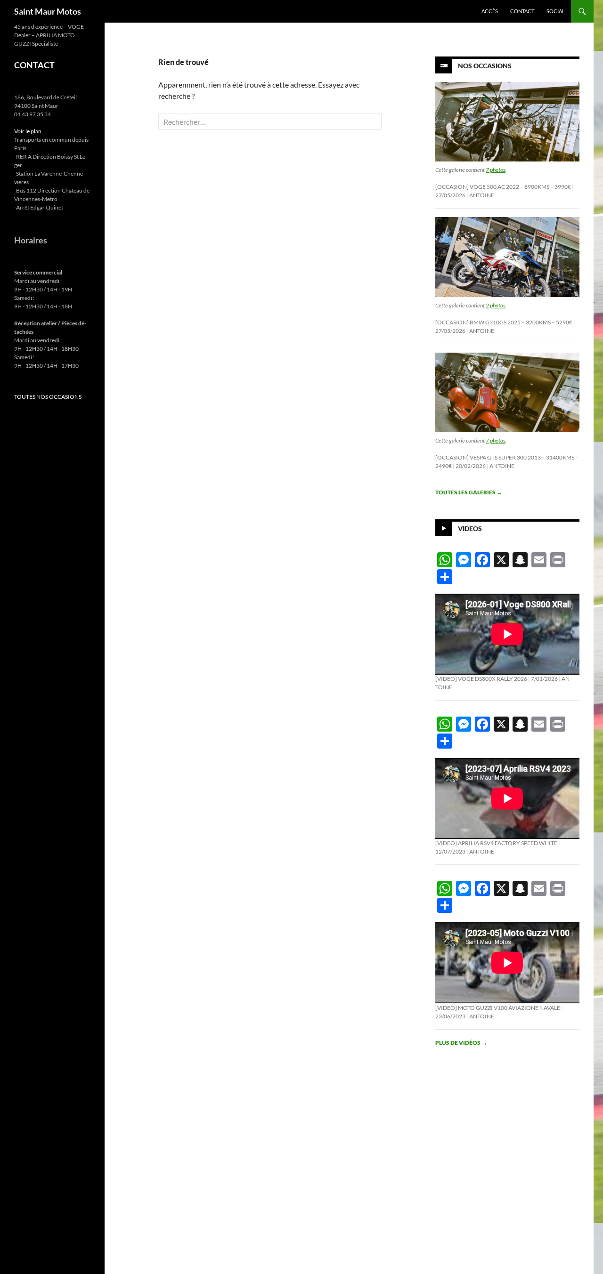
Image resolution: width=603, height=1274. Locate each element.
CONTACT (34, 65)
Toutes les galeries (468, 492)
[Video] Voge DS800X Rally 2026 (481, 678)
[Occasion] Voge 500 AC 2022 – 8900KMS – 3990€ (503, 186)
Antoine (481, 195)
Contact (522, 11)
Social (555, 11)
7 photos (495, 169)
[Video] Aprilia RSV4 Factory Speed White (496, 843)
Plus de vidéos (461, 1042)
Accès (489, 11)
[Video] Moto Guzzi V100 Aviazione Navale (497, 1007)
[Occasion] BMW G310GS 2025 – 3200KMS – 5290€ (503, 322)
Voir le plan (27, 131)
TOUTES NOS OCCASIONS (47, 396)
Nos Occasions (485, 66)
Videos (470, 528)
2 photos (495, 305)
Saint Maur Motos (47, 11)
